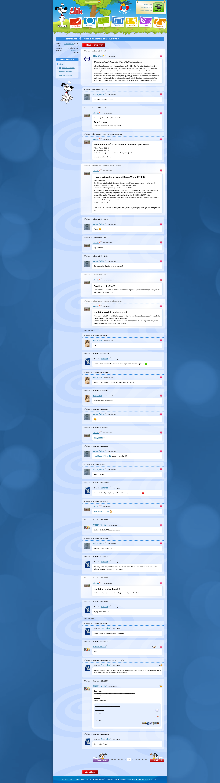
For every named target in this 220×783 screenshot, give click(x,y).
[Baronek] (148, 723)
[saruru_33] (151, 723)
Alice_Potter (98, 438)
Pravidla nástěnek (65, 75)
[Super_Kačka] (158, 716)
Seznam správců (100, 779)
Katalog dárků (131, 779)
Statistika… (90, 772)
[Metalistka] (153, 723)
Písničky (122, 779)
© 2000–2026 (68, 779)
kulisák (76, 52)
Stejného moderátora (67, 68)
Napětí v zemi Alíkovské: (102, 456)
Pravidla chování (112, 779)
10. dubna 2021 (69, 44)
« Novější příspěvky (94, 45)
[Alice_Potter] (155, 723)
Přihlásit (158, 10)
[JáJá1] (143, 723)
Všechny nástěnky (65, 72)
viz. (108, 511)
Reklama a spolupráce (148, 779)
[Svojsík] (146, 723)
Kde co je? (80, 779)
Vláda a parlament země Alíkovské (102, 39)
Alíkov (61, 64)
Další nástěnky (67, 59)
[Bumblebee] (158, 723)
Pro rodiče (89, 779)
